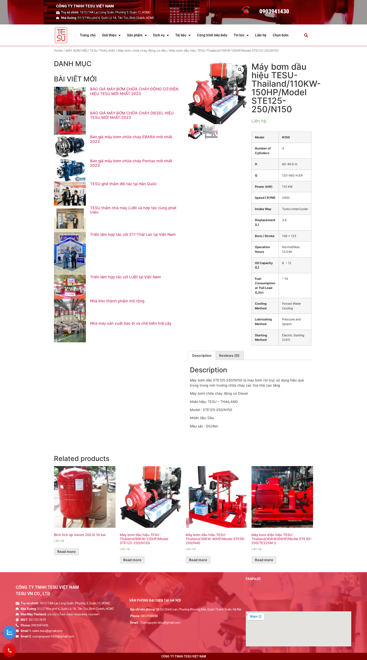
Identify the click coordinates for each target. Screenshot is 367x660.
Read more (66, 551)
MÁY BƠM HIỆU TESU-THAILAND (90, 51)
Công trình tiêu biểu (212, 35)
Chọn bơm (280, 35)
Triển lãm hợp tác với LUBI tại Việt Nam (125, 277)
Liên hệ (260, 35)
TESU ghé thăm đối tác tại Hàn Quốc (123, 184)
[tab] (202, 355)
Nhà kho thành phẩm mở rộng (117, 301)
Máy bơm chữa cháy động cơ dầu (142, 51)
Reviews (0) (229, 355)
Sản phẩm (135, 35)
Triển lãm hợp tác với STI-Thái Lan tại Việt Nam (133, 234)
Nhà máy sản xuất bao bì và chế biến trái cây (130, 323)
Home (58, 51)
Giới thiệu (109, 35)
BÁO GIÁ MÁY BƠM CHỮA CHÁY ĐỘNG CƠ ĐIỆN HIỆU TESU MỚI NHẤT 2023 (134, 91)
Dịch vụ (159, 35)
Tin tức (239, 35)
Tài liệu (180, 35)
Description (202, 355)
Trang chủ (88, 35)
